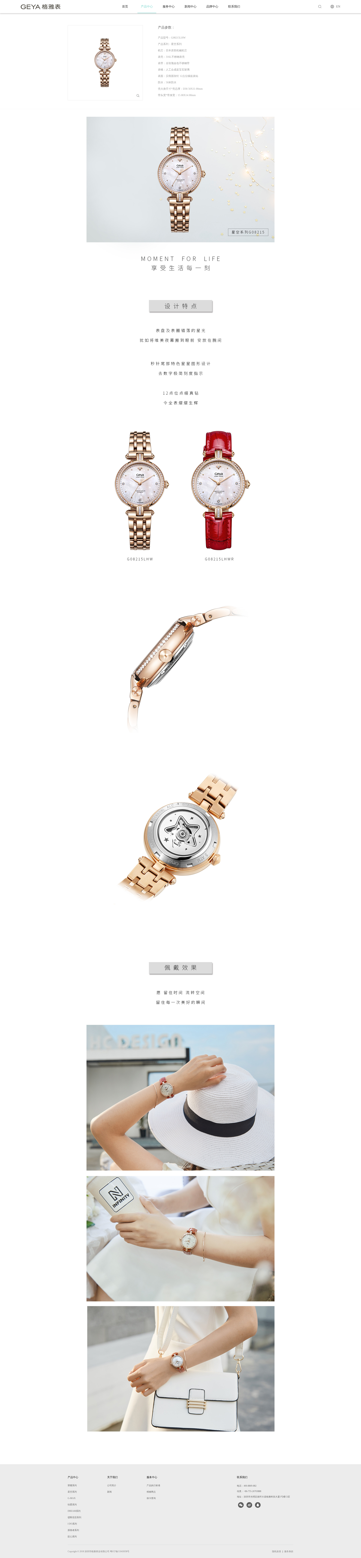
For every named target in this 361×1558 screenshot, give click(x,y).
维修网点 (151, 1492)
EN (338, 6)
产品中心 (147, 6)
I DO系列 (72, 1523)
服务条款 (288, 1551)
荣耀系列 (72, 1485)
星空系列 (72, 1492)
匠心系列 (72, 1536)
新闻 (109, 1492)
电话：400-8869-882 (246, 1485)
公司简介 (111, 1485)
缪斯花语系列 (74, 1517)
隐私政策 (276, 1551)
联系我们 (234, 6)
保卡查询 (151, 1498)
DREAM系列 (74, 1511)
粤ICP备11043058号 (119, 1551)
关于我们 (112, 1477)
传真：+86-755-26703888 (249, 1491)
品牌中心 (212, 6)
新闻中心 (190, 6)
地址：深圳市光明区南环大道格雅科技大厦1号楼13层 (263, 1496)
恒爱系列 (72, 1504)
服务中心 (169, 6)
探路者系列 (73, 1530)
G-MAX (72, 1498)
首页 (125, 6)
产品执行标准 (153, 1485)
